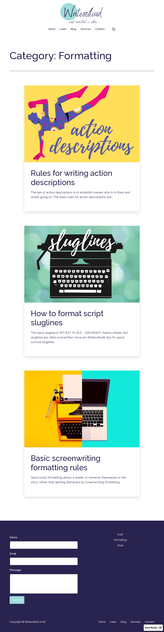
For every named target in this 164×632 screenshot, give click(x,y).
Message (15, 570)
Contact (100, 29)
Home (51, 29)
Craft (120, 534)
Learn (63, 29)
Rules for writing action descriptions (71, 178)
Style (120, 545)
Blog (73, 29)
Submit (17, 600)
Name (13, 537)
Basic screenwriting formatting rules (65, 463)
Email (13, 553)
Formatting (120, 539)
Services (86, 29)
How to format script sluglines (67, 318)
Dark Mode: (151, 627)
